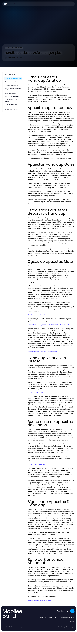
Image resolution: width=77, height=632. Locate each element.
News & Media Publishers (14, 47)
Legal (72, 627)
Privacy (63, 627)
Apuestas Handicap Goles (11, 85)
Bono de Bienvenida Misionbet (12, 109)
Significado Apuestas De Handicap (11, 105)
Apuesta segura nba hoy (11, 82)
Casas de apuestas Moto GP (12, 93)
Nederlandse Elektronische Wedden (40, 600)
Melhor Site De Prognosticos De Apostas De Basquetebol (48, 325)
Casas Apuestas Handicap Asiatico (13, 78)
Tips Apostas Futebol (35, 392)
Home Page (42, 617)
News (50, 617)
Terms (68, 627)
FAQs (56, 617)
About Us (57, 627)
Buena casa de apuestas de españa (12, 100)
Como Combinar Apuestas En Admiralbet (42, 352)
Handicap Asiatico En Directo (12, 96)
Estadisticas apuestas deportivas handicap (13, 89)
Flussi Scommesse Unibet (37, 464)
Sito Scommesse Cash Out (37, 315)
